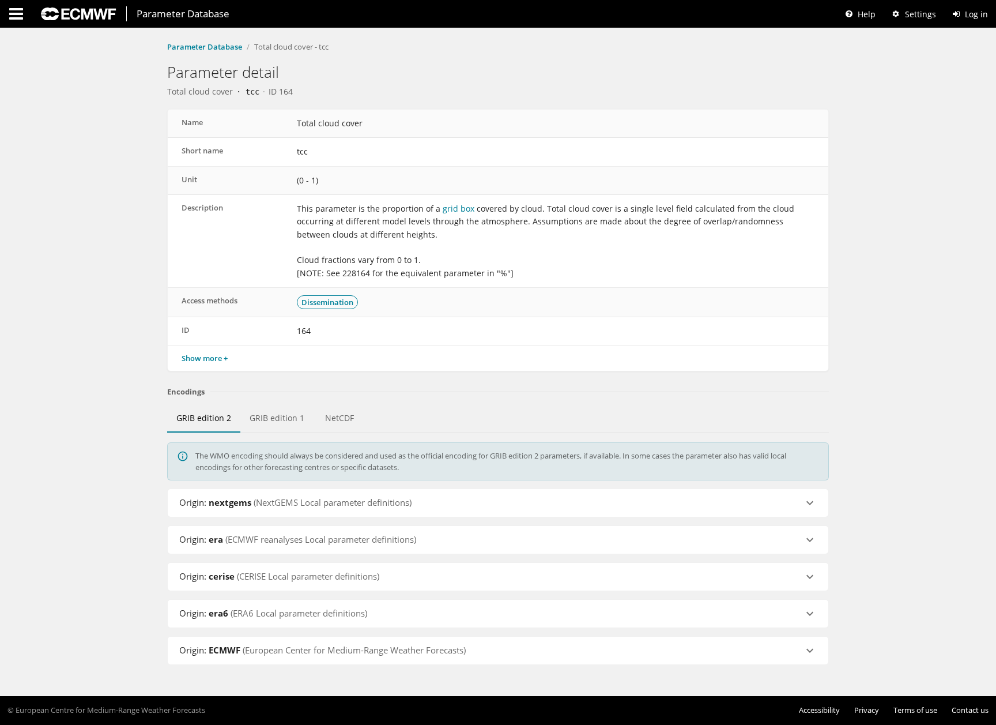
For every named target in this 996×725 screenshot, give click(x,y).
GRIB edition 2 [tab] (203, 418)
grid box (457, 208)
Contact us (970, 710)
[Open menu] (16, 14)
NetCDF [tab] (339, 418)
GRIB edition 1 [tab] (277, 418)
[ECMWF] (78, 13)
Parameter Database (204, 47)
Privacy (866, 710)
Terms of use (915, 710)
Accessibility (819, 710)
